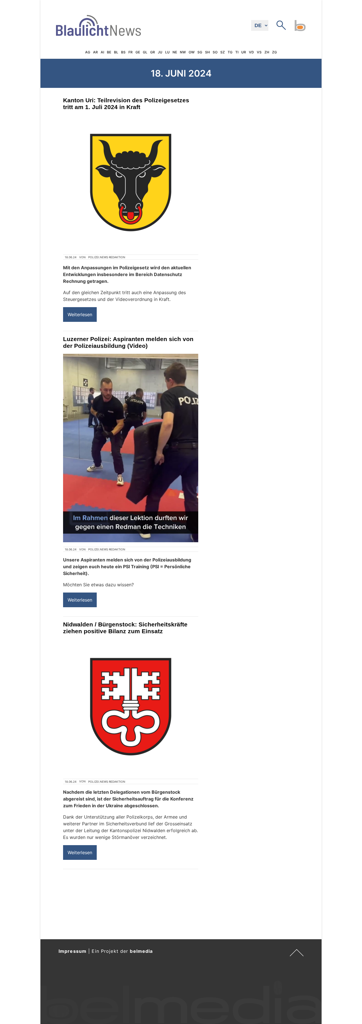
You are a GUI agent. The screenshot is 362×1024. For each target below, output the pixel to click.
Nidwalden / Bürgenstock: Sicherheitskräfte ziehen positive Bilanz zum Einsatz (125, 627)
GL (145, 52)
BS (123, 52)
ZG (274, 52)
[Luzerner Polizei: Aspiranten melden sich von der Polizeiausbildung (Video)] (130, 448)
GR (152, 52)
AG (87, 52)
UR (243, 52)
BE (109, 52)
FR (130, 52)
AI (102, 52)
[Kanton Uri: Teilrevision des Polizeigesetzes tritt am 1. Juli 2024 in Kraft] (130, 182)
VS (259, 52)
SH (207, 52)
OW (192, 52)
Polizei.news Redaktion (106, 257)
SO (215, 52)
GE (137, 52)
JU (160, 52)
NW (183, 52)
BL (116, 52)
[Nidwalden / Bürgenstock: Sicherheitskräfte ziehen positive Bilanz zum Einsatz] (130, 706)
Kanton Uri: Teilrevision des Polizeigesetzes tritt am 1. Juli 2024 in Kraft (126, 103)
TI (236, 52)
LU (167, 52)
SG (199, 52)
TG (230, 52)
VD (251, 52)
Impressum (73, 951)
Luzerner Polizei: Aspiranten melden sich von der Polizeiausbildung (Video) (128, 342)
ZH (266, 52)
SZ (222, 52)
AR (95, 52)
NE (175, 52)
